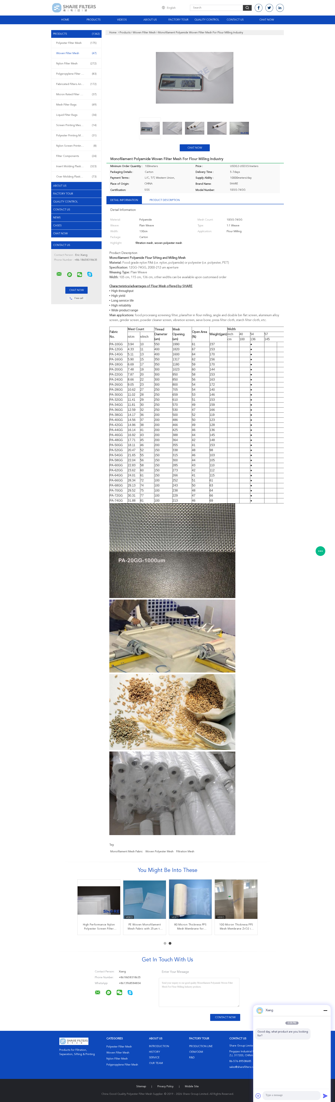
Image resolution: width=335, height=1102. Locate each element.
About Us (150, 19)
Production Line (201, 1046)
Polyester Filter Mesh (76, 43)
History (154, 1052)
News (57, 217)
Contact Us (235, 19)
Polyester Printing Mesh (76, 135)
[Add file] (258, 1096)
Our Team (156, 1063)
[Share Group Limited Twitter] (269, 8)
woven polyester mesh (159, 851)
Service (154, 1057)
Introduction (159, 1046)
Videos (122, 19)
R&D (192, 1057)
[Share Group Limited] (59, 274)
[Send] (325, 1096)
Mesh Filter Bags (76, 104)
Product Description (165, 200)
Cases (57, 225)
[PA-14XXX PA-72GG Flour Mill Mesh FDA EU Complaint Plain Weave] (99, 901)
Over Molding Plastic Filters (76, 176)
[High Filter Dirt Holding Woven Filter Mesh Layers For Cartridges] (236, 901)
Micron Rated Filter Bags (76, 94)
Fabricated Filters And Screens (76, 84)
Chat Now (266, 19)
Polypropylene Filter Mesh (76, 74)
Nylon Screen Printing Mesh (76, 146)
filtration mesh (185, 851)
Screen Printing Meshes (76, 125)
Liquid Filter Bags (76, 115)
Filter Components (76, 156)
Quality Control (206, 19)
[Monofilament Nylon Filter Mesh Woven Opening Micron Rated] (144, 901)
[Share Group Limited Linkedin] (280, 8)
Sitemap (141, 1086)
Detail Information (124, 200)
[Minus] (325, 1010)
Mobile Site (192, 1086)
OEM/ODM (196, 1052)
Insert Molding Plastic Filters (76, 166)
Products (94, 19)
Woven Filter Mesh (76, 53)
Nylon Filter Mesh (76, 63)
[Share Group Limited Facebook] (258, 8)
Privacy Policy (165, 1086)
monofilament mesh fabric (126, 851)
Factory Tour (178, 19)
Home (65, 19)
